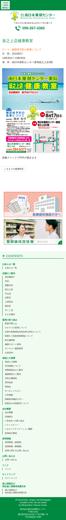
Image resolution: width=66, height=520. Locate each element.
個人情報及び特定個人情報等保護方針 (16, 491)
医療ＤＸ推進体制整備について (19, 336)
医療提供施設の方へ (14, 399)
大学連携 (9, 395)
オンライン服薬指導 (14, 348)
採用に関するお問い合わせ (17, 450)
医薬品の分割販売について (17, 403)
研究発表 (9, 382)
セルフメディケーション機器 (19, 429)
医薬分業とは (11, 323)
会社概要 (9, 412)
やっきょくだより (13, 391)
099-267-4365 (33, 28)
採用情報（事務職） (14, 446)
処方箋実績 (10, 340)
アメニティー (12, 425)
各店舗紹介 (10, 277)
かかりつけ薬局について (16, 327)
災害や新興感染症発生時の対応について (23, 332)
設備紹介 (9, 416)
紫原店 (8, 306)
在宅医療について (13, 366)
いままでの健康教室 (13, 169)
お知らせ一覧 (11, 268)
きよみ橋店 (10, 314)
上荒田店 (9, 302)
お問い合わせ (11, 460)
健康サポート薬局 (13, 344)
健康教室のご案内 (13, 374)
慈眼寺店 (9, 285)
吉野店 (8, 297)
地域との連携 (11, 362)
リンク (8, 469)
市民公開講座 (11, 378)
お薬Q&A (9, 352)
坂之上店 (9, 289)
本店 (7, 281)
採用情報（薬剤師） (14, 442)
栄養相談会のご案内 (14, 370)
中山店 (8, 293)
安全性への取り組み (15, 421)
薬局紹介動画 (11, 433)
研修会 (8, 386)
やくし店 (9, 310)
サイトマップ (11, 478)
